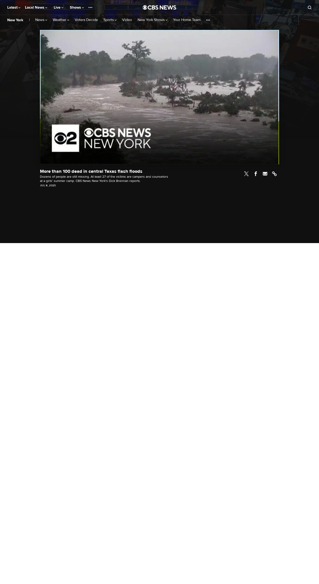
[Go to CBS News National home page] (159, 7)
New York (15, 20)
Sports (109, 20)
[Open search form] (310, 7)
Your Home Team (187, 20)
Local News (35, 7)
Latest (12, 7)
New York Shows (152, 20)
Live (57, 7)
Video (127, 20)
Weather (60, 20)
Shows (76, 7)
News (40, 20)
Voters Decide (86, 20)
